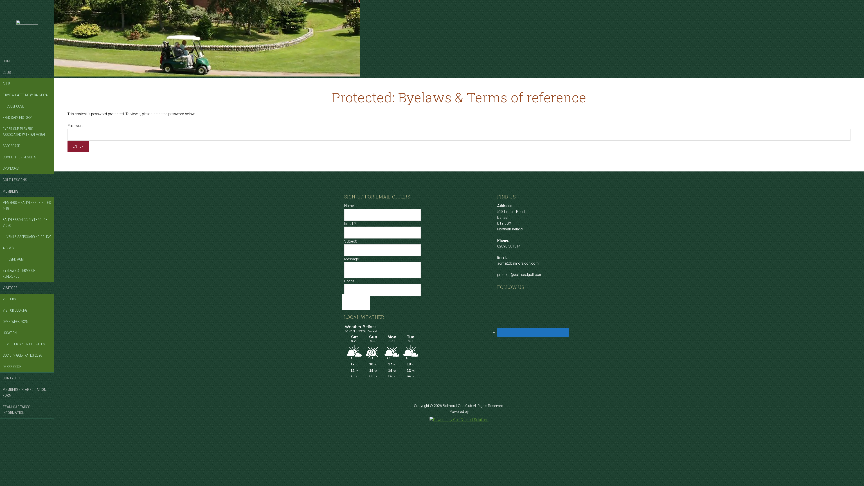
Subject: (350, 241)
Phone (349, 281)
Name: (349, 206)
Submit (356, 302)
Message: (352, 259)
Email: (350, 223)
